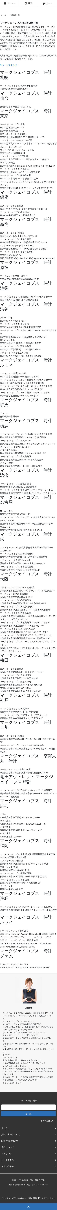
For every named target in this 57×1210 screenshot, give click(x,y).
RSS (36, 1180)
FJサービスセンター (9, 65)
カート (49, 3)
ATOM (43, 1180)
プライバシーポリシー (40, 1185)
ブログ (14, 1180)
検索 (29, 3)
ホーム (3, 15)
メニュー (11, 3)
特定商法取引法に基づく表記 (19, 1185)
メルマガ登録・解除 (25, 1180)
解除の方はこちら (48, 1120)
